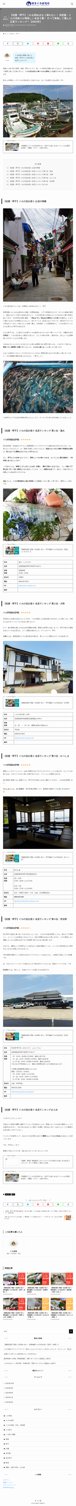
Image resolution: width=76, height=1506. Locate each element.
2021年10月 (9, 1383)
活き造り (7, 25)
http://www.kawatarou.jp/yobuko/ (22, 1092)
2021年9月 (9, 1388)
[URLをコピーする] (68, 43)
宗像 (7, 1448)
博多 (7, 1439)
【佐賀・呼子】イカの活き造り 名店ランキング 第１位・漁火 (31, 171)
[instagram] (40, 1501)
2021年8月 (9, 1393)
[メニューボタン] (4, 4)
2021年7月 (9, 1397)
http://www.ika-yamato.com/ (24, 738)
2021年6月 (9, 1402)
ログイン (6, 1480)
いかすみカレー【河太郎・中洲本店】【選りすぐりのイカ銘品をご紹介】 (30, 1363)
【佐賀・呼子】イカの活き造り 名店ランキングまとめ (28, 184)
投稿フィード (8, 1482)
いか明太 (9, 1416)
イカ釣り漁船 (10, 1434)
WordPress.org (8, 1487)
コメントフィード (9, 1485)
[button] (7, 43)
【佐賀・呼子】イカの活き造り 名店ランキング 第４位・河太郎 (32, 181)
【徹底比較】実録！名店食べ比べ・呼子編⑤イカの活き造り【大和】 (45, 703)
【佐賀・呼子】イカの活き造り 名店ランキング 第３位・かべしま (32, 178)
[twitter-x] (38, 1501)
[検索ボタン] (72, 4)
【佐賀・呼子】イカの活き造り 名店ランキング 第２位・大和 (31, 174)
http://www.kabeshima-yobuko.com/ (26, 901)
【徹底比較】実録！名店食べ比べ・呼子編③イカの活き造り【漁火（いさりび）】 (44, 550)
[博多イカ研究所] (38, 4)
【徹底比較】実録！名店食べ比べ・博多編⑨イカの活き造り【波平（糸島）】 (31, 1344)
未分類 (8, 1453)
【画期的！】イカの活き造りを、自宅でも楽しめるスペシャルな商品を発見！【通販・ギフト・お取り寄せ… (45, 147)
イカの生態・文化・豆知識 (15, 1425)
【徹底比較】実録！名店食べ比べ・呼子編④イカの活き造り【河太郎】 (44, 1036)
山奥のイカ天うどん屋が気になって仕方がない (20, 1354)
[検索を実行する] (71, 1331)
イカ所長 (13, 1251)
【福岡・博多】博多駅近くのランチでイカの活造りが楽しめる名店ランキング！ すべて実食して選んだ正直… (45, 1162)
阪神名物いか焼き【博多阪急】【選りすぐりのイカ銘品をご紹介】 (27, 1358)
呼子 (13, 25)
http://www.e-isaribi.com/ (27, 585)
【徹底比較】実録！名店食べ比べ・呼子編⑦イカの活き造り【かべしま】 (45, 858)
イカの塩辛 (10, 1420)
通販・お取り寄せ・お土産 (15, 1467)
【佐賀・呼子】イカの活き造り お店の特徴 (24, 168)
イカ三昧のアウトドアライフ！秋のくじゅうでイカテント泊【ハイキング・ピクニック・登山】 (38, 1349)
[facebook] (36, 1501)
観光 (7, 1463)
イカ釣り (9, 1430)
